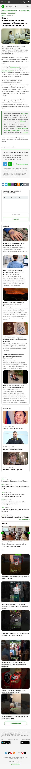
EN (5, 1)
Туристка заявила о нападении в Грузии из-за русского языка (14, 717)
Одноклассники (15, 130)
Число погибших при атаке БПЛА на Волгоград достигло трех (13, 503)
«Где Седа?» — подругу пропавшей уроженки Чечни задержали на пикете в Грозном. (14, 606)
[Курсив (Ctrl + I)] (8, 197)
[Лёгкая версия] (9, 2)
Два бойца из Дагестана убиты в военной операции (15, 510)
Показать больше (15, 723)
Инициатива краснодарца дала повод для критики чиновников (13, 386)
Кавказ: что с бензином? (10, 10)
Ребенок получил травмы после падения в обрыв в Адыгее (13, 244)
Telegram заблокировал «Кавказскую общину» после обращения (13, 691)
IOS (27, 113)
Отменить (16, 219)
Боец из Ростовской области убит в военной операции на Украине (13, 495)
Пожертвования (26, 739)
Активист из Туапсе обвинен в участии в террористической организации (13, 356)
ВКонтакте (7, 130)
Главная (3, 13)
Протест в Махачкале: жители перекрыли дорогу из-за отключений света (15, 634)
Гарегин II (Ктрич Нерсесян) (12, 470)
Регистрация (16, 214)
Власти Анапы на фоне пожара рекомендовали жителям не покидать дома (13, 305)
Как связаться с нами (13, 739)
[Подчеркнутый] (11, 197)
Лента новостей (11, 13)
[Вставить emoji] (19, 197)
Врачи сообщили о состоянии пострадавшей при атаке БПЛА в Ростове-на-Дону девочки (14, 272)
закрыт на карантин (7, 70)
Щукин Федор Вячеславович (12, 449)
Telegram (22, 121)
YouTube (25, 132)
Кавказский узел (14, 67)
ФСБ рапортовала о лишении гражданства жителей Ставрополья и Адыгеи (15, 339)
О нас (2, 739)
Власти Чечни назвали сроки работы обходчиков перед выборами (14, 545)
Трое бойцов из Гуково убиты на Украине (15, 517)
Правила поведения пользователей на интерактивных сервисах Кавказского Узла (15, 758)
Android (23, 113)
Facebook (18, 128)
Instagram (25, 128)
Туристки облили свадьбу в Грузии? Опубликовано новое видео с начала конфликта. (13, 664)
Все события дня (24, 519)
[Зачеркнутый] (15, 197)
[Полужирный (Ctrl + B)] (4, 197)
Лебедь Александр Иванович (13, 428)
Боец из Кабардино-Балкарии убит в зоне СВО (15, 487)
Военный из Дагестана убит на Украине (14, 481)
